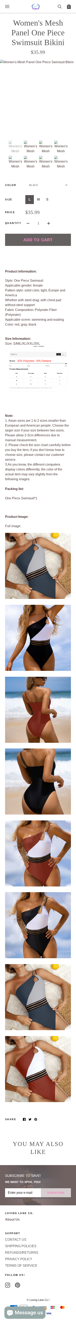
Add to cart (37, 240)
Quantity (13, 223)
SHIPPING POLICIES (20, 1246)
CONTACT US (15, 1239)
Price (10, 212)
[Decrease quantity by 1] (28, 223)
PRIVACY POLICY (18, 1259)
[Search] (60, 6)
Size (8, 199)
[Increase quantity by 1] (48, 223)
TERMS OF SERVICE (21, 1265)
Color (10, 185)
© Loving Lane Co (37, 1299)
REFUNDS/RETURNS (21, 1252)
